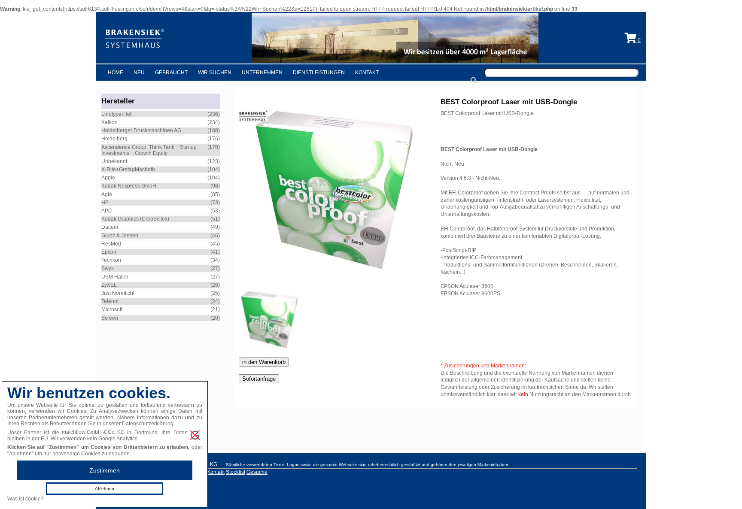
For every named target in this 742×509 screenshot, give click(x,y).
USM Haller (114, 277)
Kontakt (367, 73)
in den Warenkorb (264, 362)
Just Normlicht (117, 293)
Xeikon (109, 122)
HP (105, 203)
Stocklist (235, 472)
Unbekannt (114, 161)
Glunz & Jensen (119, 236)
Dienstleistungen (319, 73)
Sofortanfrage (259, 379)
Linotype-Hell (117, 114)
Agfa (106, 194)
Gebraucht (171, 73)
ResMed (111, 244)
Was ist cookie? (25, 499)
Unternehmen (262, 73)
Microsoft (111, 309)
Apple (108, 178)
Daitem (109, 227)
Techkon (111, 260)
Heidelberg (114, 139)
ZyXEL (109, 285)
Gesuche (257, 472)
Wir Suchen (214, 73)
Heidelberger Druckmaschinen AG (141, 130)
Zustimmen (104, 470)
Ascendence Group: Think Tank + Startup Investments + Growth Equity (149, 150)
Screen (109, 318)
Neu (139, 73)
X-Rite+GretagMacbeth (128, 170)
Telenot (110, 301)
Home (115, 73)
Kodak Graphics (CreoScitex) (135, 219)
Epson (108, 252)
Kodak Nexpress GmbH (128, 186)
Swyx (107, 268)
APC (106, 211)
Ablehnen (104, 488)
